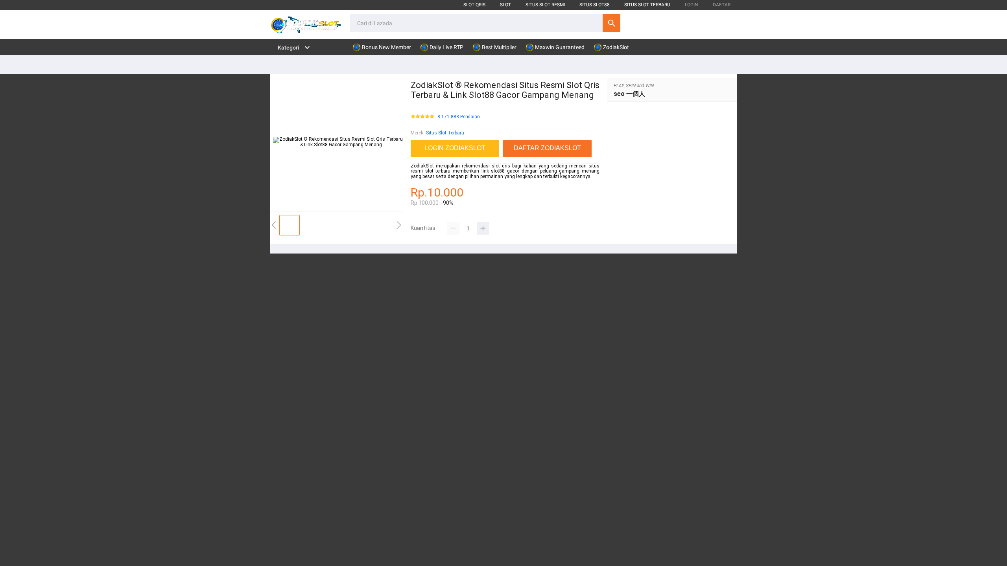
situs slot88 (594, 4)
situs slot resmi (545, 4)
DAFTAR (721, 4)
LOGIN (691, 4)
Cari (611, 23)
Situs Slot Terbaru (445, 133)
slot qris (474, 4)
